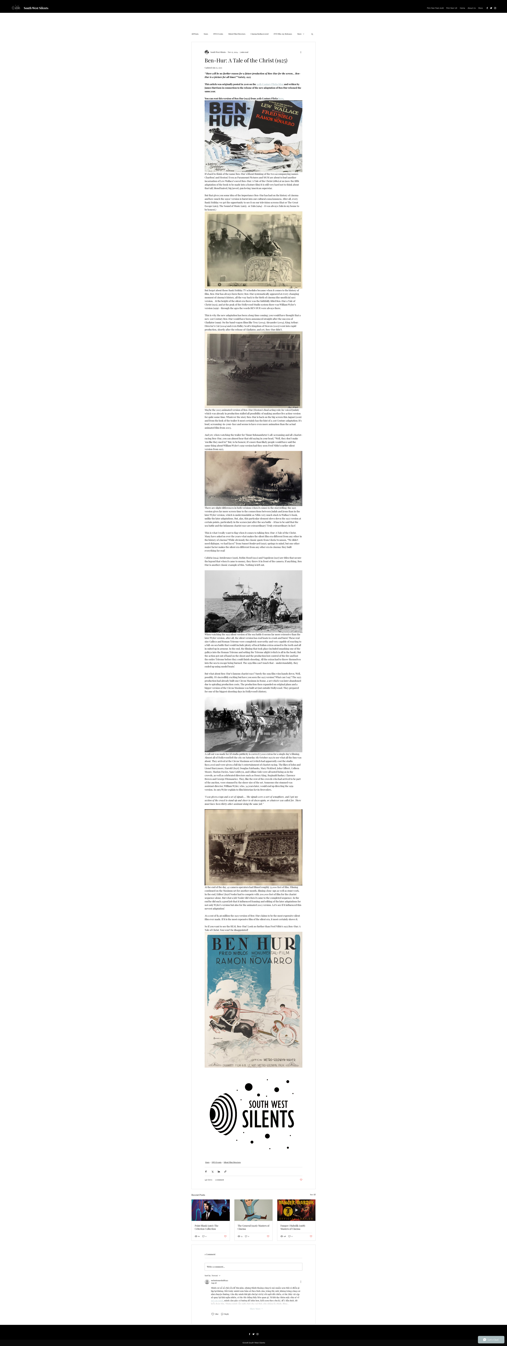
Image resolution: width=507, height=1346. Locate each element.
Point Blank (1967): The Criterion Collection (206, 1227)
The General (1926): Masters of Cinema (253, 1227)
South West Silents (36, 8)
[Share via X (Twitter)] (212, 1171)
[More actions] (300, 52)
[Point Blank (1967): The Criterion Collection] (211, 1210)
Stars (206, 34)
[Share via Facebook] (206, 1171)
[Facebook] (487, 8)
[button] (312, 34)
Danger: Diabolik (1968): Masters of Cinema (292, 1227)
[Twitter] (491, 8)
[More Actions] (300, 1281)
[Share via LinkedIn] (219, 1171)
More (299, 34)
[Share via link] (225, 1171)
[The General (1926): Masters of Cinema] (253, 1210)
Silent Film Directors (236, 34)
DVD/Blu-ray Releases (283, 34)
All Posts (194, 34)
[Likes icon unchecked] (212, 1314)
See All (313, 1194)
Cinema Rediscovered (259, 34)
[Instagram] (495, 8)
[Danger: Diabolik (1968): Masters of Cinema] (296, 1210)
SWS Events (218, 34)
